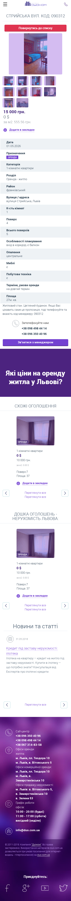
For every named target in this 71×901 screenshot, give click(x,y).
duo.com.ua (43, 854)
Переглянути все (35, 493)
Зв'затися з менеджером (35, 342)
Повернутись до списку (35, 28)
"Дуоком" (36, 844)
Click (5, 5)
